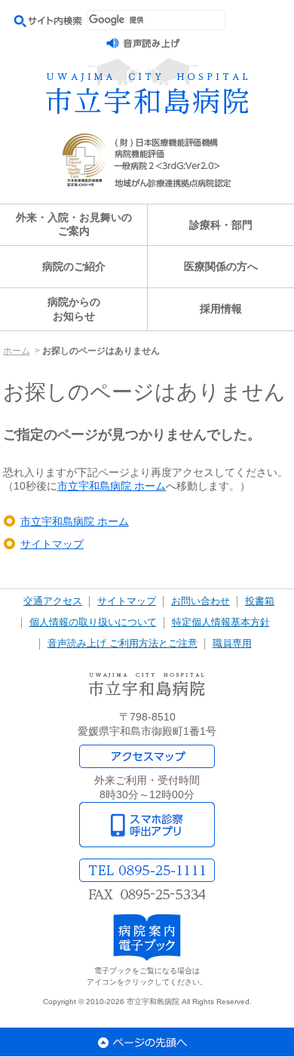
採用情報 (221, 309)
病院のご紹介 (74, 266)
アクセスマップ (147, 756)
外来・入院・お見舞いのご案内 (74, 224)
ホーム (16, 351)
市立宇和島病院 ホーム (111, 486)
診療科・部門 (221, 225)
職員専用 (232, 643)
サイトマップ (52, 544)
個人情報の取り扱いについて (93, 622)
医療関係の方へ (221, 266)
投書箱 (259, 601)
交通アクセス (52, 601)
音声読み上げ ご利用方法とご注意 (122, 643)
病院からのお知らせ (73, 309)
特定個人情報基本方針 (221, 622)
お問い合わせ (200, 601)
